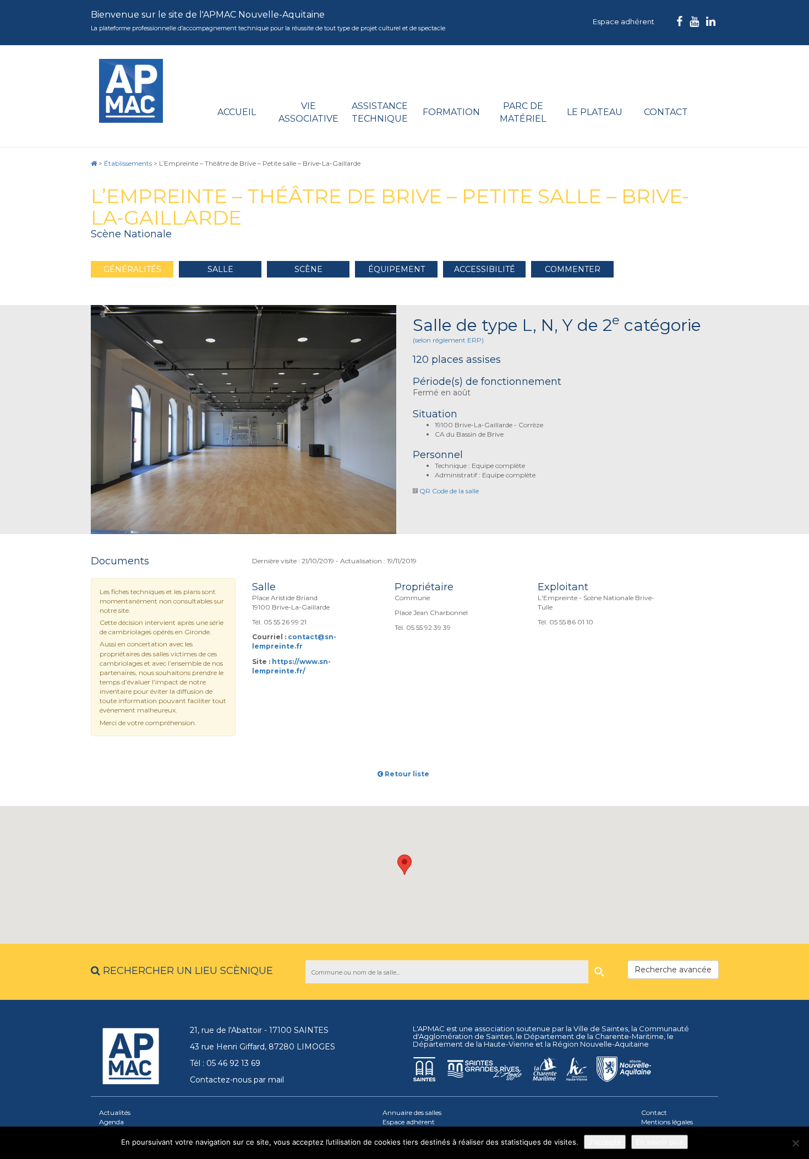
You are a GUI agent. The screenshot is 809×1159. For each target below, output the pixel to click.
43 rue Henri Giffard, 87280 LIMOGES (262, 1047)
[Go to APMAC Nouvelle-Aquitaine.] (94, 163)
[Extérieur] (243, 419)
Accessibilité (484, 269)
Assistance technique (380, 112)
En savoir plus (660, 1142)
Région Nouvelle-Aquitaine (601, 1044)
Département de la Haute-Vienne (473, 1044)
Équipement (396, 269)
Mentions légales (667, 1122)
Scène (308, 269)
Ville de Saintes (600, 1028)
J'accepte (604, 1142)
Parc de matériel (523, 112)
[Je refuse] (795, 1143)
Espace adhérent (623, 21)
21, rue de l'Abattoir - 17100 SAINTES (259, 1030)
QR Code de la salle (449, 491)
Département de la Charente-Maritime (594, 1036)
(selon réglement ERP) (448, 340)
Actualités (114, 1112)
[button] (404, 865)
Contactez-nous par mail (237, 1080)
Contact (666, 112)
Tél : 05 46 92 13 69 (225, 1063)
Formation (451, 112)
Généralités (132, 269)
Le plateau (594, 112)
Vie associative (308, 112)
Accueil (236, 112)
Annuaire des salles (411, 1112)
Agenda (111, 1122)
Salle (220, 269)
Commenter (572, 269)
